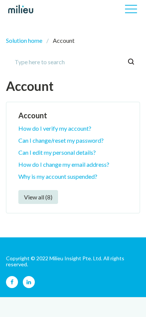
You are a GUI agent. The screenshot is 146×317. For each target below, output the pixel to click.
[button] (131, 9)
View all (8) (38, 197)
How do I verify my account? (54, 128)
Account (32, 115)
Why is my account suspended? (57, 176)
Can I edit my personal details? (57, 152)
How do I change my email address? (63, 164)
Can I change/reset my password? (61, 140)
